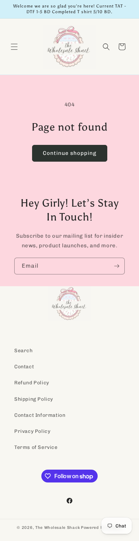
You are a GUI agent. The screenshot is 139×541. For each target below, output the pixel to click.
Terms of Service (36, 447)
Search (23, 351)
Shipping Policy (33, 399)
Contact (24, 367)
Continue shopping (70, 153)
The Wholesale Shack (57, 527)
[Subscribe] (116, 266)
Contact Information (39, 415)
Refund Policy (31, 383)
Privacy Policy (32, 431)
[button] (14, 47)
